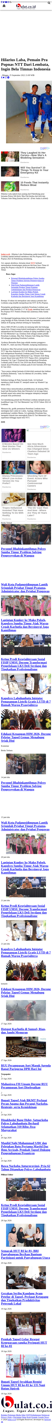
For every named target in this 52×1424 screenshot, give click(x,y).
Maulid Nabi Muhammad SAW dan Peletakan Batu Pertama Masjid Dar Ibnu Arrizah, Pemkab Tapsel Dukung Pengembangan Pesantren (25, 1148)
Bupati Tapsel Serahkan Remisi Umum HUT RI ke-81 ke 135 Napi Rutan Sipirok (23, 1385)
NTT (33, 263)
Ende (30, 309)
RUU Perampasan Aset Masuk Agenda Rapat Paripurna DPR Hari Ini (26, 1067)
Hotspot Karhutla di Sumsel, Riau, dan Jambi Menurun (23, 1030)
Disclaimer (17, 1417)
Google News (43, 1417)
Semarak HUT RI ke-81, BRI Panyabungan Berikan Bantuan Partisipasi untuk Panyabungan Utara (25, 1254)
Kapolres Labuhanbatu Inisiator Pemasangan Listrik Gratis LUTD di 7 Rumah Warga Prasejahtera (26, 702)
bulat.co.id (5, 254)
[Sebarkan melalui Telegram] (8, 77)
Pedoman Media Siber (17, 1415)
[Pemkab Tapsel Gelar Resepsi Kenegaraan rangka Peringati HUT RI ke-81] (28, 1334)
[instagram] (8, 2)
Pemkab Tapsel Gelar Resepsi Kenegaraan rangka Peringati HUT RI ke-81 (24, 1343)
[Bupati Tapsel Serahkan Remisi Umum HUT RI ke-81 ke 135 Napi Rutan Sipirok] (28, 1376)
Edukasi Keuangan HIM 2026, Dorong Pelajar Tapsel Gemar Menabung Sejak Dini (26, 737)
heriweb (47, 1419)
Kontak (34, 1417)
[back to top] (2, 1422)
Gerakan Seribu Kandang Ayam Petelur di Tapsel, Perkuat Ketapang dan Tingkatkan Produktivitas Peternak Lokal (24, 1298)
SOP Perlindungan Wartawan (37, 1415)
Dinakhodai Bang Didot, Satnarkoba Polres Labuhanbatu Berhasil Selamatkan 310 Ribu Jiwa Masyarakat (24, 1125)
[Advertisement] (26, 29)
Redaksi (4, 1415)
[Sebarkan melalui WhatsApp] (6, 77)
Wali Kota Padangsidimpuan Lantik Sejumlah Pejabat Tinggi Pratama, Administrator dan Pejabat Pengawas (25, 287)
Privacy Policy (7, 1417)
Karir (29, 1417)
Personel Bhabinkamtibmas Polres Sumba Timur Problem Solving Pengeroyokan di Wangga (27, 280)
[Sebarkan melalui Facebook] (2, 77)
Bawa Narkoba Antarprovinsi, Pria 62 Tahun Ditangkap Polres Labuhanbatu (26, 1167)
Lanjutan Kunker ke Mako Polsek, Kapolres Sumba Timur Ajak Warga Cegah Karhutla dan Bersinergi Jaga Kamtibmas (28, 294)
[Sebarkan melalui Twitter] (4, 77)
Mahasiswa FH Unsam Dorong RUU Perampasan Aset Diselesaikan (24, 1085)
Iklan (24, 1417)
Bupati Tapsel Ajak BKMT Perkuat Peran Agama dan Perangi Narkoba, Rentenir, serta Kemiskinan (24, 1104)
